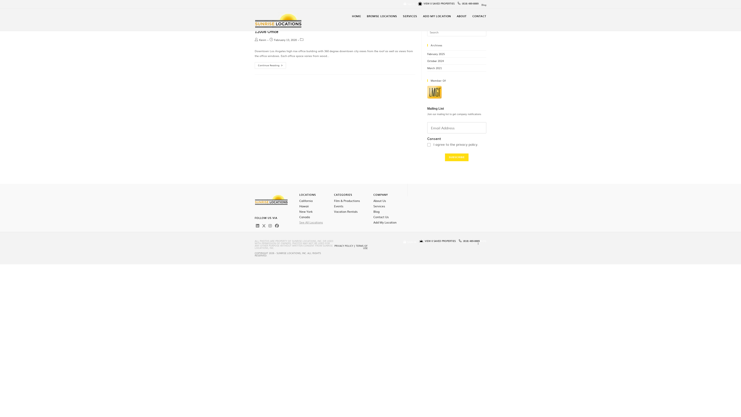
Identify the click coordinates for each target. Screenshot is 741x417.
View (428, 3)
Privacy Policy (343, 245)
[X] (263, 225)
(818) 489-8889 (470, 3)
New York (306, 212)
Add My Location (385, 222)
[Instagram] (270, 225)
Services (379, 206)
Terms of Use (362, 247)
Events (338, 206)
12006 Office (266, 31)
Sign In (411, 4)
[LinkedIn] (257, 225)
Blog (483, 5)
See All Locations (311, 222)
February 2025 (436, 54)
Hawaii (304, 206)
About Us (379, 201)
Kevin (262, 40)
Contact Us (381, 217)
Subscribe (457, 157)
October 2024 (435, 61)
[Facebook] (277, 225)
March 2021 (434, 68)
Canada (304, 217)
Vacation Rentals (346, 212)
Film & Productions (347, 201)
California (306, 201)
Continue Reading (272, 64)
